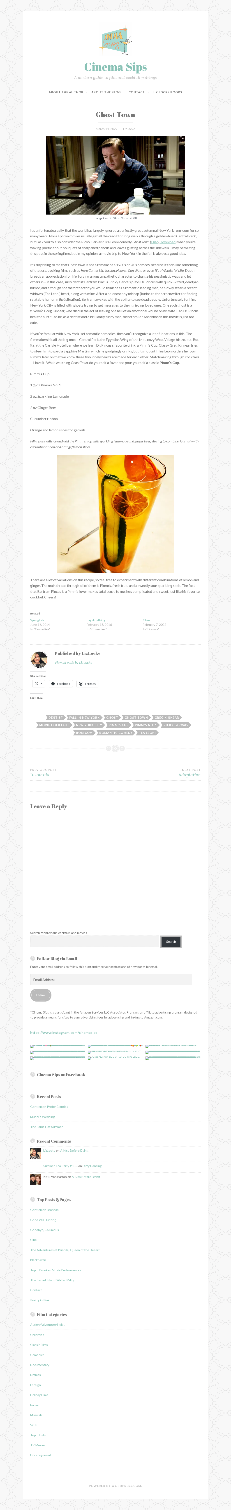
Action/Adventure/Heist (47, 1324)
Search (171, 941)
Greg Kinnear (167, 717)
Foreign (35, 1385)
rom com (84, 733)
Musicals (36, 1415)
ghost (112, 717)
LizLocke (129, 129)
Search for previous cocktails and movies (58, 933)
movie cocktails (54, 725)
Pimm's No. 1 (146, 725)
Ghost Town (136, 717)
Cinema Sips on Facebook (61, 1074)
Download (167, 242)
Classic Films (39, 1345)
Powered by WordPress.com (115, 1486)
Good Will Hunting (43, 1220)
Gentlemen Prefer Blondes (49, 1106)
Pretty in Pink (39, 1300)
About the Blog (106, 92)
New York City (89, 725)
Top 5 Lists (38, 1435)
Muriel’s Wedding (42, 1117)
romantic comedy (115, 733)
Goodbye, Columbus (44, 1230)
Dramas (35, 1375)
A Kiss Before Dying (74, 1150)
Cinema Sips (115, 66)
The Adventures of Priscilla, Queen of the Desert (65, 1250)
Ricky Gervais (176, 725)
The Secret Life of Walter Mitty (52, 1280)
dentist (56, 717)
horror (34, 1405)
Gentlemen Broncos (44, 1210)
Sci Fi (33, 1425)
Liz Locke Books (167, 92)
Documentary (39, 1365)
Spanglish (37, 620)
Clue (33, 1240)
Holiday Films (39, 1395)
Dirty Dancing (92, 1166)
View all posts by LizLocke (73, 662)
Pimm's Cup (119, 725)
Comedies (37, 1355)
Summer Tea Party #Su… (60, 1166)
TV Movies (38, 1445)
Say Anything (96, 620)
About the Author (66, 92)
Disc (154, 242)
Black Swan (38, 1260)
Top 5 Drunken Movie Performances (55, 1270)
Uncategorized (40, 1455)
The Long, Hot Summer (46, 1127)
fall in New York (84, 717)
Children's (37, 1335)
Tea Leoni (147, 733)
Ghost (147, 620)
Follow (40, 995)
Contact (137, 92)
